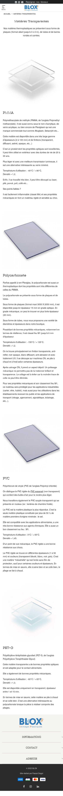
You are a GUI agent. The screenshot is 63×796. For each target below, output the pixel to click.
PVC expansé (37, 491)
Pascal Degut (37, 773)
